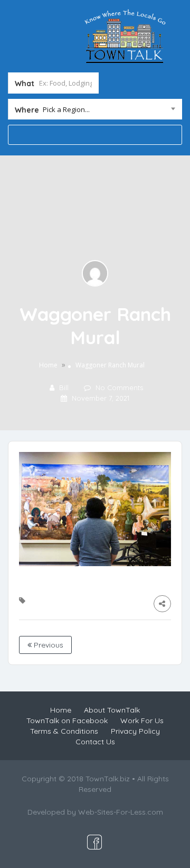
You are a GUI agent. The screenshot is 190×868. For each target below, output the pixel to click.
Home (48, 365)
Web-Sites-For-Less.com (120, 812)
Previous (47, 645)
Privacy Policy (135, 731)
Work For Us (142, 720)
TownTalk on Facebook (67, 720)
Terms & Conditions (64, 731)
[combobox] (95, 111)
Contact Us (95, 741)
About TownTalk (112, 710)
